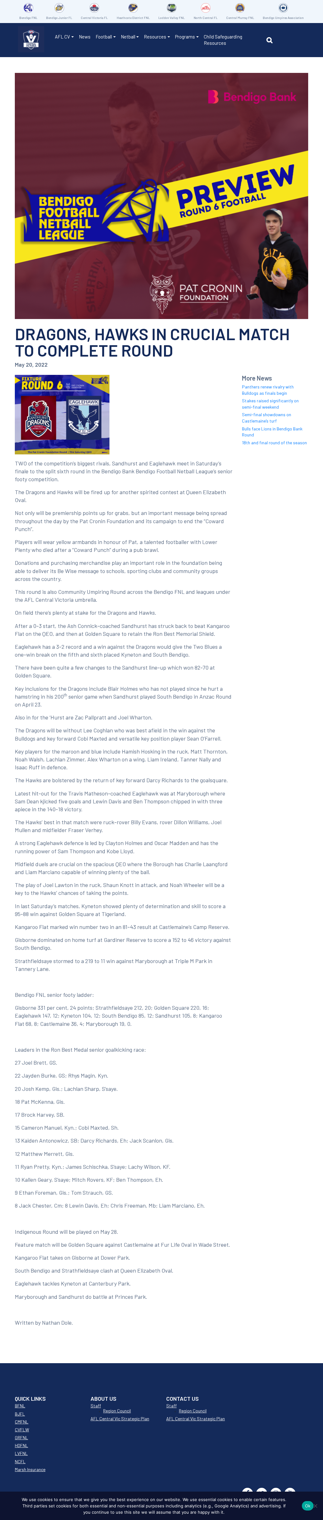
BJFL (20, 1413)
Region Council (117, 1410)
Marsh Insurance (30, 1469)
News (85, 36)
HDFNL (21, 1445)
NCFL (20, 1461)
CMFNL (21, 1421)
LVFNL (21, 1453)
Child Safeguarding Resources (223, 40)
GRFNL (21, 1437)
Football (104, 36)
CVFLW (22, 1429)
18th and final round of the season (274, 442)
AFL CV (62, 36)
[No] (315, 1506)
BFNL (20, 1405)
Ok (308, 1505)
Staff (96, 1405)
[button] (271, 41)
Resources (155, 36)
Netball (128, 36)
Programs (185, 36)
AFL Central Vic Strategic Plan (120, 1418)
